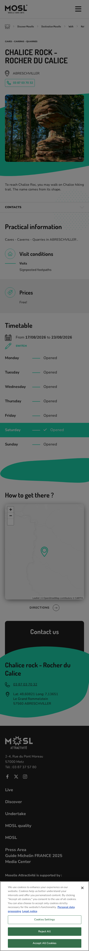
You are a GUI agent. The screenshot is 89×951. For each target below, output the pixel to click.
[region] (44, 916)
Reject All (44, 931)
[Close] (82, 887)
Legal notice (29, 911)
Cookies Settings (44, 919)
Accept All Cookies (44, 943)
